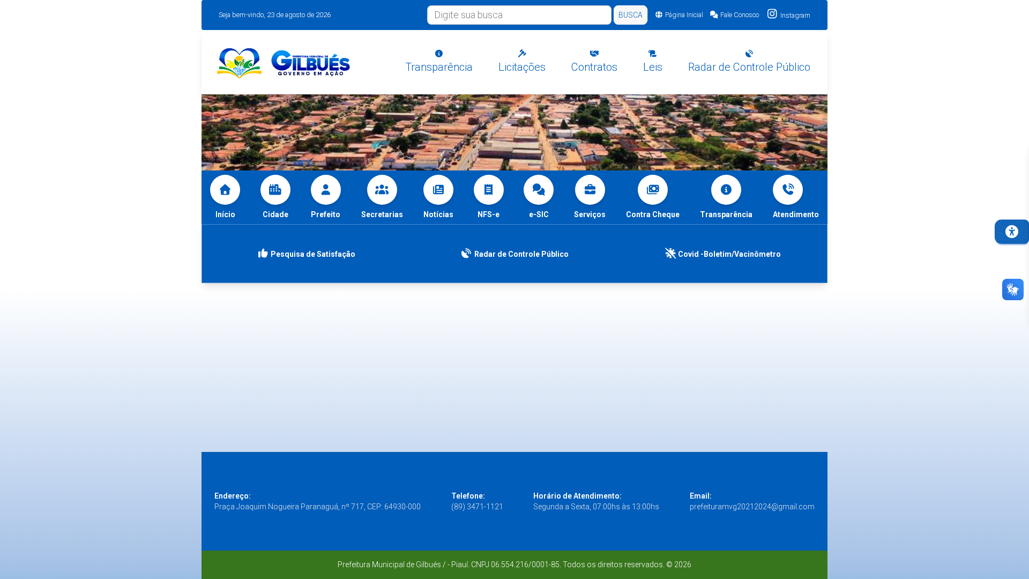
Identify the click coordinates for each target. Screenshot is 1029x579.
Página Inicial (684, 15)
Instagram (794, 15)
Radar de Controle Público (749, 67)
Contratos (594, 67)
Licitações (522, 67)
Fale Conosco (739, 15)
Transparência (439, 67)
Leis (652, 67)
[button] (796, 197)
